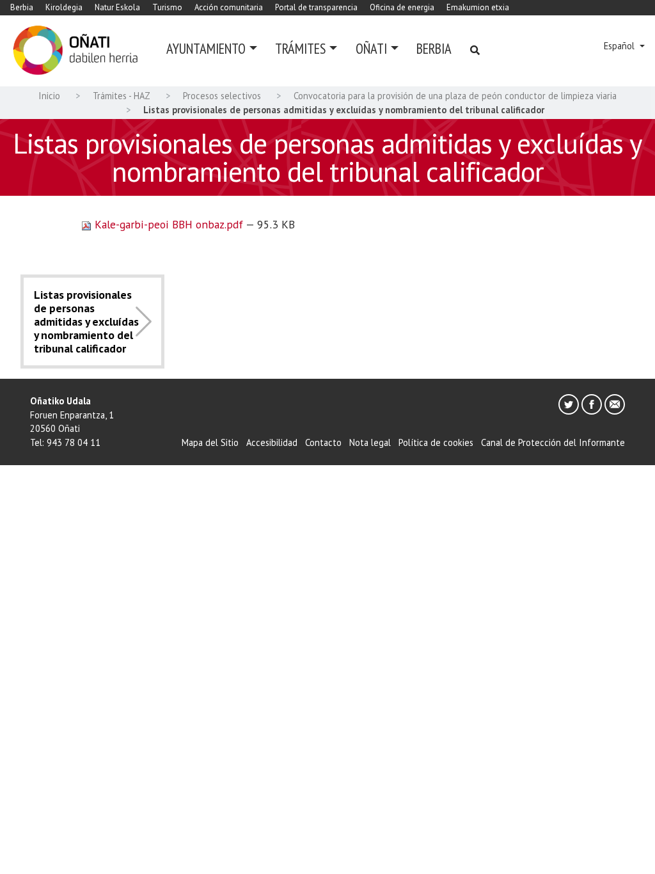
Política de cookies (436, 442)
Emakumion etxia (477, 7)
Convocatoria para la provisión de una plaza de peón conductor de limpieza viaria (455, 96)
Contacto (323, 442)
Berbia (21, 7)
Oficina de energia (402, 7)
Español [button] (620, 46)
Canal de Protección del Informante (553, 442)
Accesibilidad (271, 442)
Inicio (49, 96)
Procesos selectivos (222, 96)
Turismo (167, 7)
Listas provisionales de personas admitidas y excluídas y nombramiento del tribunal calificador (86, 322)
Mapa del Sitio (210, 442)
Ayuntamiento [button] (206, 48)
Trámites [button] (300, 48)
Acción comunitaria (228, 7)
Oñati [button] (371, 48)
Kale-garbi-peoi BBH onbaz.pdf (168, 224)
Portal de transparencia (316, 7)
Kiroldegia (64, 7)
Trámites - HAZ (121, 96)
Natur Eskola (117, 7)
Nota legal (370, 442)
